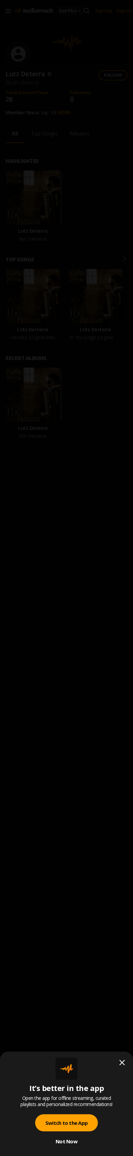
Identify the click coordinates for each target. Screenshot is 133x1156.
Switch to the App (66, 1122)
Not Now (66, 1141)
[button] (66, 578)
